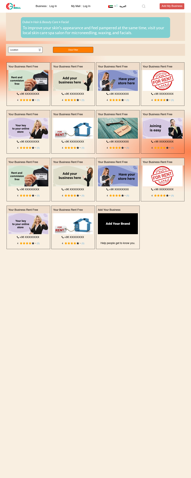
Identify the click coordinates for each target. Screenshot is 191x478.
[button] (117, 6)
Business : (42, 6)
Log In (53, 6)
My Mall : (76, 6)
